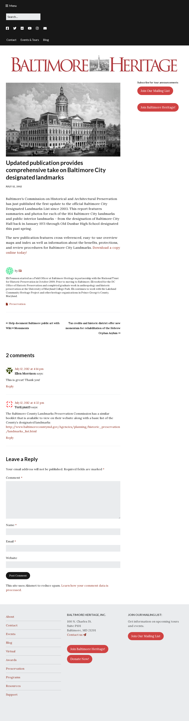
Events (11, 634)
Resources (13, 686)
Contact (12, 625)
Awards (11, 660)
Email (11, 541)
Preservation (17, 304)
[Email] (45, 28)
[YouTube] (29, 28)
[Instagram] (37, 28)
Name (11, 525)
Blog (9, 642)
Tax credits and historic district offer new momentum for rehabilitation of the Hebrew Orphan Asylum (93, 328)
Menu (13, 5)
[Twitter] (14, 28)
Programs (13, 677)
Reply (9, 386)
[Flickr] (22, 28)
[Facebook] (8, 28)
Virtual (10, 651)
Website (11, 558)
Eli (20, 270)
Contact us (75, 634)
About (10, 616)
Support (12, 694)
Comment (14, 477)
